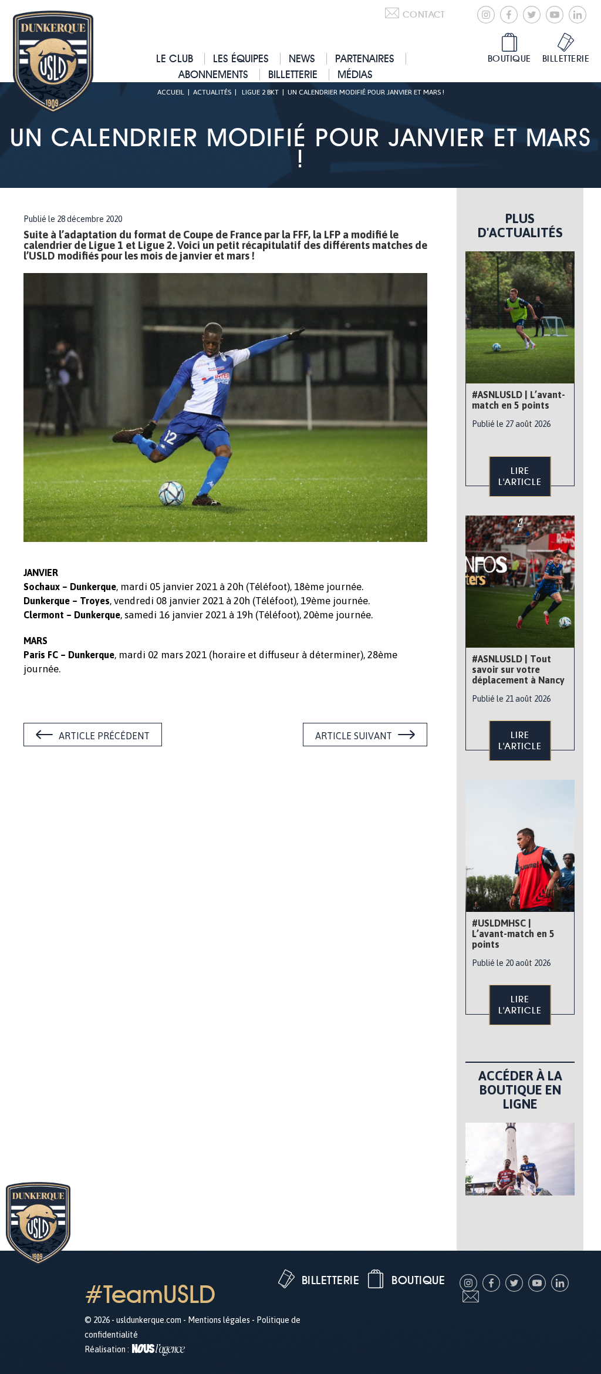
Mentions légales (219, 1320)
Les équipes (241, 58)
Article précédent (104, 735)
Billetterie (293, 74)
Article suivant (353, 735)
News (302, 58)
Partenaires (364, 58)
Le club (174, 58)
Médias (355, 74)
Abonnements (213, 74)
